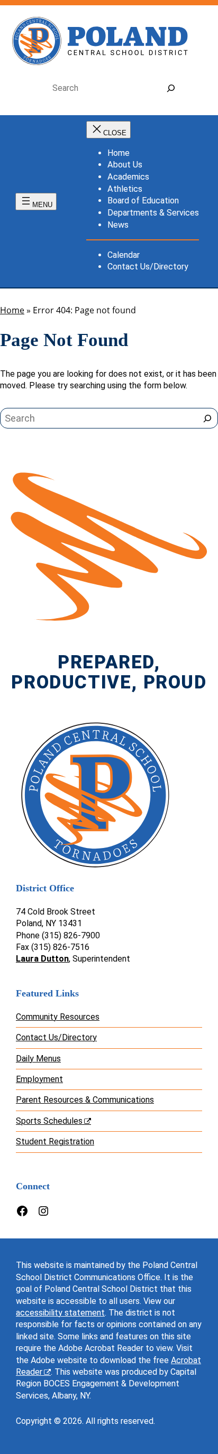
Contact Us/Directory (56, 1037)
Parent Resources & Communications (85, 1100)
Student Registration (55, 1141)
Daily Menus (38, 1059)
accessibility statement (60, 1313)
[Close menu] (108, 129)
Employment (39, 1079)
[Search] (170, 88)
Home (12, 310)
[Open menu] (36, 201)
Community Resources (57, 1017)
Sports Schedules (49, 1121)
